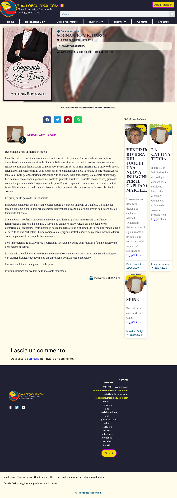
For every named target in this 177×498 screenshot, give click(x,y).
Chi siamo (164, 21)
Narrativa (74, 31)
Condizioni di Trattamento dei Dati (85, 477)
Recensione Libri (35, 21)
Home (10, 21)
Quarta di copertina (73, 46)
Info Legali (9, 477)
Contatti (142, 21)
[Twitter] (16, 407)
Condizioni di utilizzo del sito (49, 477)
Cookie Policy (10, 483)
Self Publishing (79, 51)
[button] (62, 5)
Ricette (118, 21)
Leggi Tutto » (133, 255)
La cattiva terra (160, 154)
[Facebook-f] (10, 407)
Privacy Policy (24, 477)
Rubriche (94, 21)
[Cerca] (172, 14)
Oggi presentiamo (67, 21)
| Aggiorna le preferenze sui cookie (37, 483)
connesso (33, 358)
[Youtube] (23, 407)
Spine (132, 299)
